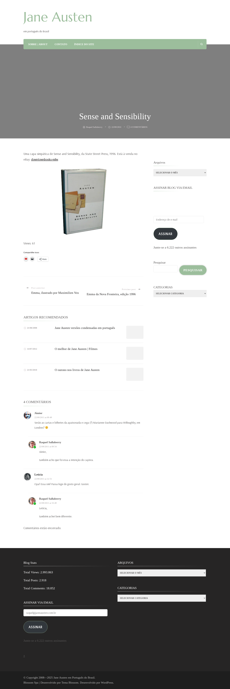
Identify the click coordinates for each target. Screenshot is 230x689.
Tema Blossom (69, 682)
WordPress (107, 682)
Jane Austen (57, 17)
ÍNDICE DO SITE (84, 44)
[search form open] (201, 44)
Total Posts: (31, 580)
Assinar (165, 233)
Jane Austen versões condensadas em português (85, 328)
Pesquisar (159, 262)
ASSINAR (35, 627)
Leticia (38, 474)
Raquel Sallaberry (94, 127)
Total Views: (31, 572)
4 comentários (138, 127)
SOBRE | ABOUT (38, 44)
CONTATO (61, 44)
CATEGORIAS (163, 287)
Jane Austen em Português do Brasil (74, 677)
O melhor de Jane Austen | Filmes (76, 349)
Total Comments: (34, 588)
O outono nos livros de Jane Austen (77, 370)
